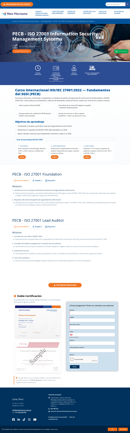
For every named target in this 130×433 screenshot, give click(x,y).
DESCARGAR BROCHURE (66, 285)
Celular (71, 331)
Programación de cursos (18, 4)
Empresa (71, 340)
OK (113, 429)
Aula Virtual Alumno (119, 12)
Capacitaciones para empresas (58, 12)
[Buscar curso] (127, 4)
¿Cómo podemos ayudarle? (76, 347)
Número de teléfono (74, 337)
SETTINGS (123, 429)
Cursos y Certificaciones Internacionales (41, 13)
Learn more (54, 429)
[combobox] (71, 335)
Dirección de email (74, 324)
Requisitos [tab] (51, 180)
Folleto (22, 157)
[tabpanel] (65, 195)
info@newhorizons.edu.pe (21, 410)
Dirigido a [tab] (38, 180)
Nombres (71, 310)
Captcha (71, 354)
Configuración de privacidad (57, 417)
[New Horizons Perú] (16, 14)
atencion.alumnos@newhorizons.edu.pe (64, 411)
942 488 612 (54, 408)
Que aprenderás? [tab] (22, 180)
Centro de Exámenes (71, 12)
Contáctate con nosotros (89, 12)
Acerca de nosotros (102, 12)
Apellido (71, 317)
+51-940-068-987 (20, 412)
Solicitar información (22, 51)
